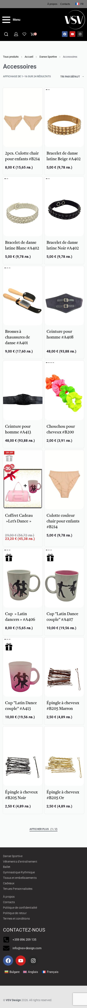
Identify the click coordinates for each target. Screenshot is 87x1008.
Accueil (29, 56)
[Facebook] (65, 34)
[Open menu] (11, 19)
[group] (64, 117)
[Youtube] (72, 34)
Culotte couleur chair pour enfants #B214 (63, 521)
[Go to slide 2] (9, 268)
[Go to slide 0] (47, 89)
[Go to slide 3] (53, 362)
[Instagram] (80, 34)
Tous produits (11, 56)
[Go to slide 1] (49, 89)
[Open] (24, 34)
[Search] (6, 34)
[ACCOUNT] (16, 34)
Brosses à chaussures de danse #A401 (17, 337)
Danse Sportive (48, 56)
